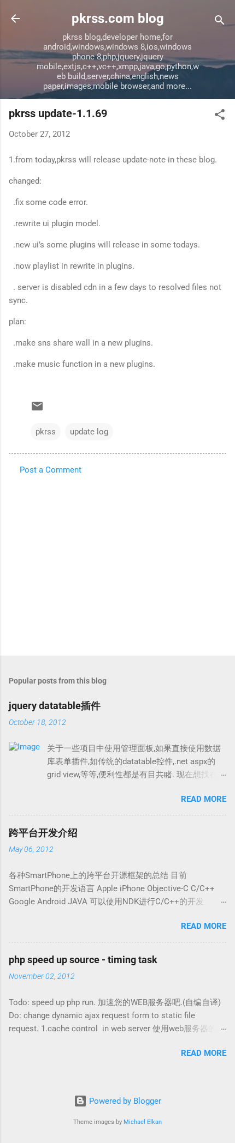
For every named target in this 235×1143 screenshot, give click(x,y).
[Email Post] (37, 410)
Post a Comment (50, 470)
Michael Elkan (143, 1122)
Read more (203, 799)
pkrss (46, 432)
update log (89, 432)
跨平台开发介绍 (43, 832)
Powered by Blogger (124, 1101)
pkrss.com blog (118, 18)
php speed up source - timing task (83, 959)
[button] (219, 116)
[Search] (219, 22)
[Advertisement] (117, 562)
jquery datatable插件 (55, 705)
